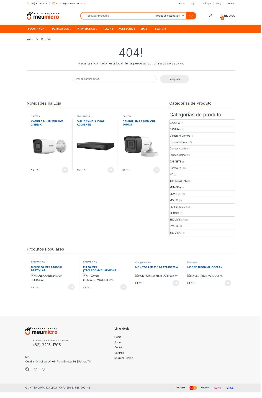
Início (30, 39)
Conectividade (178, 148)
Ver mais (65, 170)
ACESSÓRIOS (126, 28)
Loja (193, 3)
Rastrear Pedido (123, 357)
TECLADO (175, 232)
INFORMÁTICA (86, 28)
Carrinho (119, 352)
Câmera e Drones (180, 135)
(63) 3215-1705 (39, 3)
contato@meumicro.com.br (71, 3)
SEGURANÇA (36, 28)
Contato (231, 3)
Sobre (118, 342)
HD (171, 174)
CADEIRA (175, 122)
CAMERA (35, 116)
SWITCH (160, 28)
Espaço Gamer (178, 154)
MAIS (143, 28)
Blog (218, 3)
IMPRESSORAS (178, 180)
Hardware (175, 167)
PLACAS (108, 28)
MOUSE (174, 200)
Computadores (178, 142)
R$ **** (35, 170)
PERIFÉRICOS (60, 28)
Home (182, 3)
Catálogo (206, 3)
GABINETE (175, 161)
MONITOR (175, 193)
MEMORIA (175, 187)
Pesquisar (174, 79)
